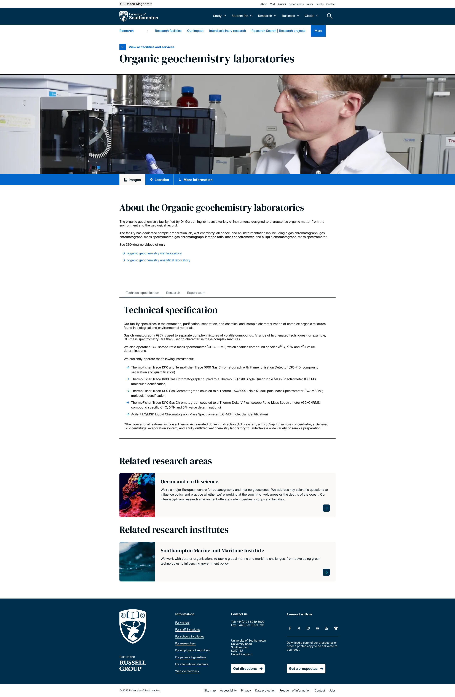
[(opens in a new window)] (290, 628)
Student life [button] (240, 16)
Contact (331, 4)
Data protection (265, 690)
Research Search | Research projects (278, 31)
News (309, 4)
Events (319, 4)
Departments (296, 4)
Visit (272, 4)
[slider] (227, 124)
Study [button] (217, 16)
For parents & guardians (190, 657)
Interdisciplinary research (227, 31)
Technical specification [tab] (142, 293)
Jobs (332, 690)
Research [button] (265, 16)
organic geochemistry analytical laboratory (158, 260)
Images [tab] (135, 180)
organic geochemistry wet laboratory (154, 253)
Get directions (245, 668)
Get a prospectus (303, 668)
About (263, 4)
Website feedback (187, 671)
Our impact (195, 31)
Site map (210, 690)
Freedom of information (295, 690)
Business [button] (288, 16)
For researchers (185, 643)
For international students (191, 664)
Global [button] (309, 16)
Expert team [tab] (196, 293)
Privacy (246, 690)
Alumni (282, 4)
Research (126, 31)
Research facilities (168, 31)
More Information (198, 180)
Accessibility (228, 690)
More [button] (318, 31)
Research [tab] (173, 293)
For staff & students (187, 629)
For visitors (182, 622)
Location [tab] (162, 180)
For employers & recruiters (192, 650)
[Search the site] (328, 16)
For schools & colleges (189, 636)
